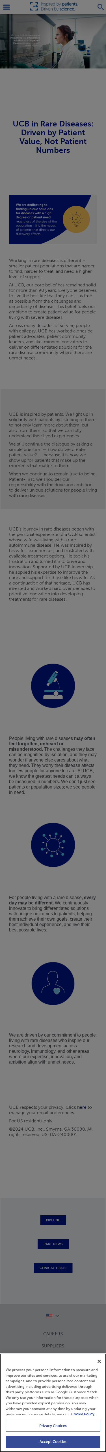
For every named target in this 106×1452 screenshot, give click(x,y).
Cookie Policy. (83, 1414)
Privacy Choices (53, 1426)
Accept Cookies (53, 1441)
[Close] (99, 1361)
